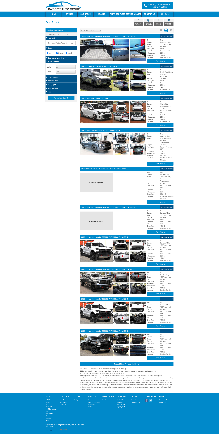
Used (69, 53)
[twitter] (151, 401)
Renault (48, 418)
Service (104, 400)
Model (49, 72)
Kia (47, 411)
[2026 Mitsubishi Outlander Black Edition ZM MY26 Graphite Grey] (113, 144)
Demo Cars (63, 402)
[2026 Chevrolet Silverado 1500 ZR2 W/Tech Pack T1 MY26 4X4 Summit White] (113, 251)
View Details (160, 61)
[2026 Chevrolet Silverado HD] (113, 221)
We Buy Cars (121, 404)
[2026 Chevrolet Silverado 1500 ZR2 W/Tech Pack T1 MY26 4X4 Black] (113, 345)
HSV (47, 404)
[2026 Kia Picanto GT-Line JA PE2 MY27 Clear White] (113, 112)
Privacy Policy (163, 400)
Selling (76, 400)
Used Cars (63, 404)
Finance (90, 400)
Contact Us (120, 400)
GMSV (48, 400)
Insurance (91, 404)
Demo (60, 53)
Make (49, 67)
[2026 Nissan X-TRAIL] (113, 182)
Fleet (89, 407)
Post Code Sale (136, 402)
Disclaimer (162, 402)
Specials (133, 400)
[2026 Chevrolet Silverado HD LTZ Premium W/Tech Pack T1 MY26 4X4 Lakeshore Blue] (113, 50)
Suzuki (48, 420)
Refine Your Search (55, 30)
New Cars (63, 400)
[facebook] (147, 401)
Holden (48, 402)
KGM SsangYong (51, 409)
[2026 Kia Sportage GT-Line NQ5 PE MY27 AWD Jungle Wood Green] (113, 80)
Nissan (48, 416)
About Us (120, 402)
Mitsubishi (49, 414)
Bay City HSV (121, 407)
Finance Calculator (94, 402)
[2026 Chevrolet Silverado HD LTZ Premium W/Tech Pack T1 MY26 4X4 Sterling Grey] (113, 283)
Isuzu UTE (49, 407)
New (50, 53)
